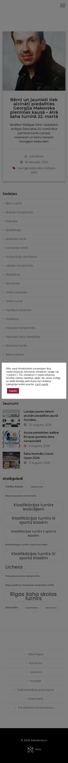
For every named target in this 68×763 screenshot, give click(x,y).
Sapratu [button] (13, 391)
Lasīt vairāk (41, 384)
